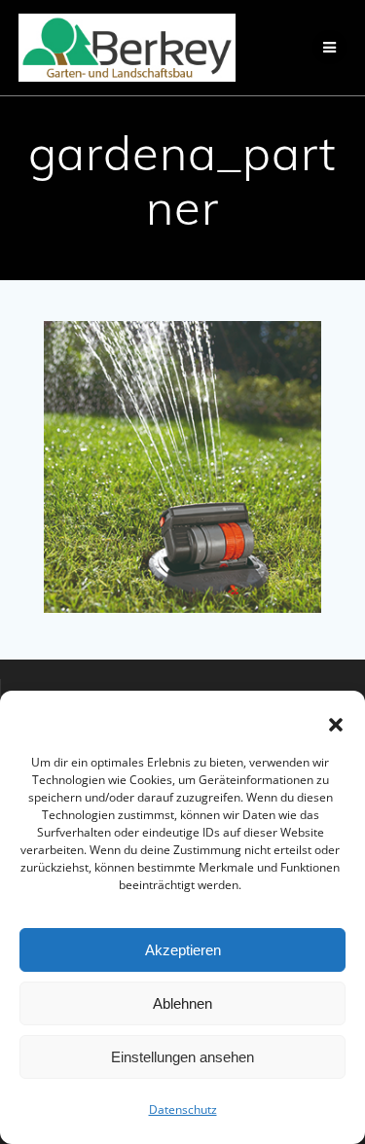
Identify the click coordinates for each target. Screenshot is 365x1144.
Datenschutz (183, 1109)
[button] (336, 724)
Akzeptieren (183, 950)
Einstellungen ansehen (182, 1057)
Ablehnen (182, 1003)
